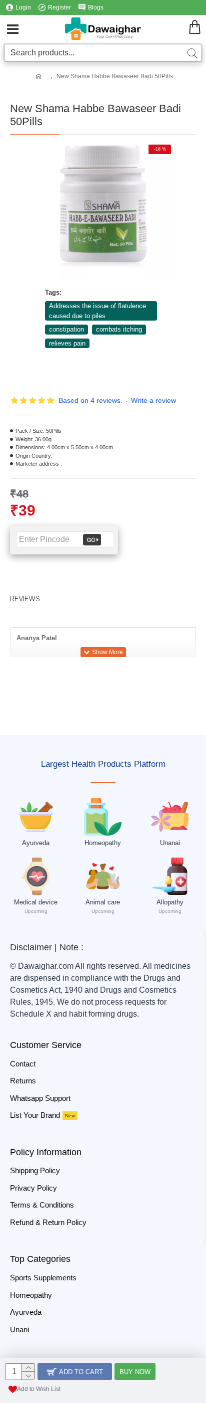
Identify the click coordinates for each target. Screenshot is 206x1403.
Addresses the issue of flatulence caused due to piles (97, 311)
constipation (66, 329)
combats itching (119, 329)
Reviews (25, 598)
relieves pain (67, 343)
